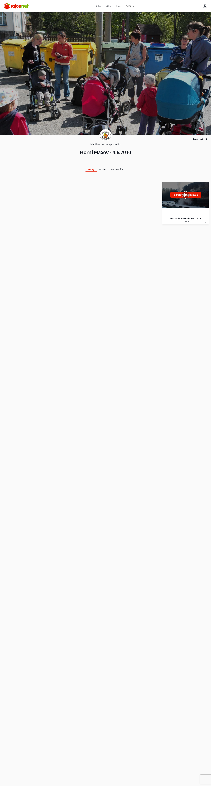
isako (186, 221)
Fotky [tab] (91, 169)
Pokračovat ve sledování (185, 194)
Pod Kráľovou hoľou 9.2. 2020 (185, 218)
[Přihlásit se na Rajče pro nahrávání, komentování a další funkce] (205, 6)
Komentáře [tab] (117, 169)
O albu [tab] (102, 169)
